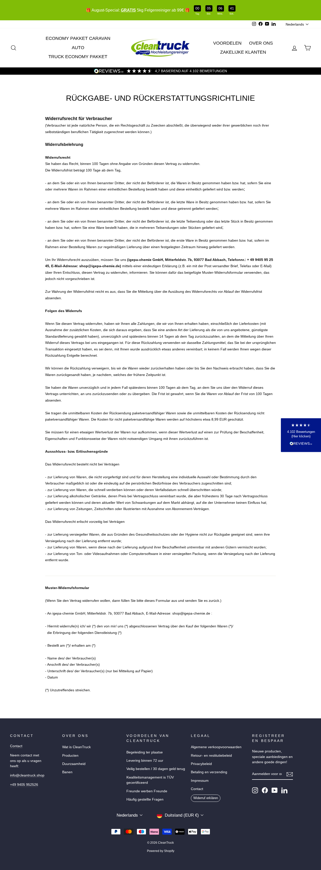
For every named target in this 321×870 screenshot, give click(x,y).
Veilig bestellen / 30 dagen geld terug (155, 769)
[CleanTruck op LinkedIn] (284, 790)
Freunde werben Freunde (146, 791)
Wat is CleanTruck (76, 747)
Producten (70, 755)
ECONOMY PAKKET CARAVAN (78, 38)
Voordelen (227, 43)
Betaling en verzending (209, 772)
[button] (301, 435)
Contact (16, 746)
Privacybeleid (201, 764)
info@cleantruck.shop (27, 775)
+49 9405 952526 (24, 785)
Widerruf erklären (205, 798)
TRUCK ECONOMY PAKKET (77, 56)
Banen (67, 772)
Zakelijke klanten (243, 52)
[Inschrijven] (289, 774)
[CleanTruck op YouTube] (275, 790)
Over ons (261, 43)
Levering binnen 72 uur (144, 760)
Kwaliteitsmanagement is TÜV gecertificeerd (150, 780)
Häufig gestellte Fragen (145, 799)
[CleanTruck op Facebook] (265, 790)
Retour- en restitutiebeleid (211, 755)
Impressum (200, 781)
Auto (78, 47)
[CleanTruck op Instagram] (255, 790)
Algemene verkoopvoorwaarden (216, 747)
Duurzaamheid (74, 764)
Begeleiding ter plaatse (144, 752)
